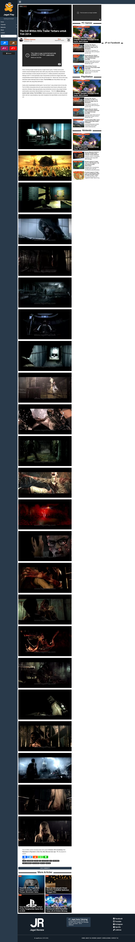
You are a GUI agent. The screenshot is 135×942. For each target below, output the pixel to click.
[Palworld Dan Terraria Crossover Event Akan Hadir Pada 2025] (78, 73)
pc (40, 860)
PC (83, 26)
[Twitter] (30, 857)
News (24, 6)
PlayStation (87, 26)
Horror (36, 860)
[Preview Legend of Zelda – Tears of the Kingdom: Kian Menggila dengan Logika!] (78, 179)
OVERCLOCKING (106, 938)
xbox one (48, 863)
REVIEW (94, 938)
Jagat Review (37, 930)
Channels (3, 24)
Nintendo (80, 26)
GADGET (99, 938)
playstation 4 (45, 860)
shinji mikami (56, 860)
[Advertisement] (45, 109)
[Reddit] (35, 857)
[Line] (45, 857)
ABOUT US (88, 938)
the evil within (36, 863)
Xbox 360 (43, 863)
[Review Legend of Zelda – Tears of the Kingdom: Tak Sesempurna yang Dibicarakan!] (78, 168)
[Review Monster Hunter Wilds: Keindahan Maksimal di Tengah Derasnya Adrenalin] (78, 62)
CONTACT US (114, 938)
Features (75, 26)
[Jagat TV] (13, 49)
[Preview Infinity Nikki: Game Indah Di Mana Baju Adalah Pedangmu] (78, 127)
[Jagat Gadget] (13, 44)
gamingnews (30, 860)
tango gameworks (27, 863)
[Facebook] (24, 857)
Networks (3, 27)
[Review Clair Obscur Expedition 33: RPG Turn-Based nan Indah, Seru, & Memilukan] (78, 51)
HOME (83, 938)
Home (2, 22)
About (2, 30)
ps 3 (51, 860)
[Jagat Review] (4, 44)
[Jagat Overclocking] (4, 49)
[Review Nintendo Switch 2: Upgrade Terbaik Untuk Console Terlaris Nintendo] (78, 159)
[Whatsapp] (40, 857)
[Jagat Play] (37, 927)
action (24, 860)
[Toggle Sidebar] (20, 2)
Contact (3, 32)
